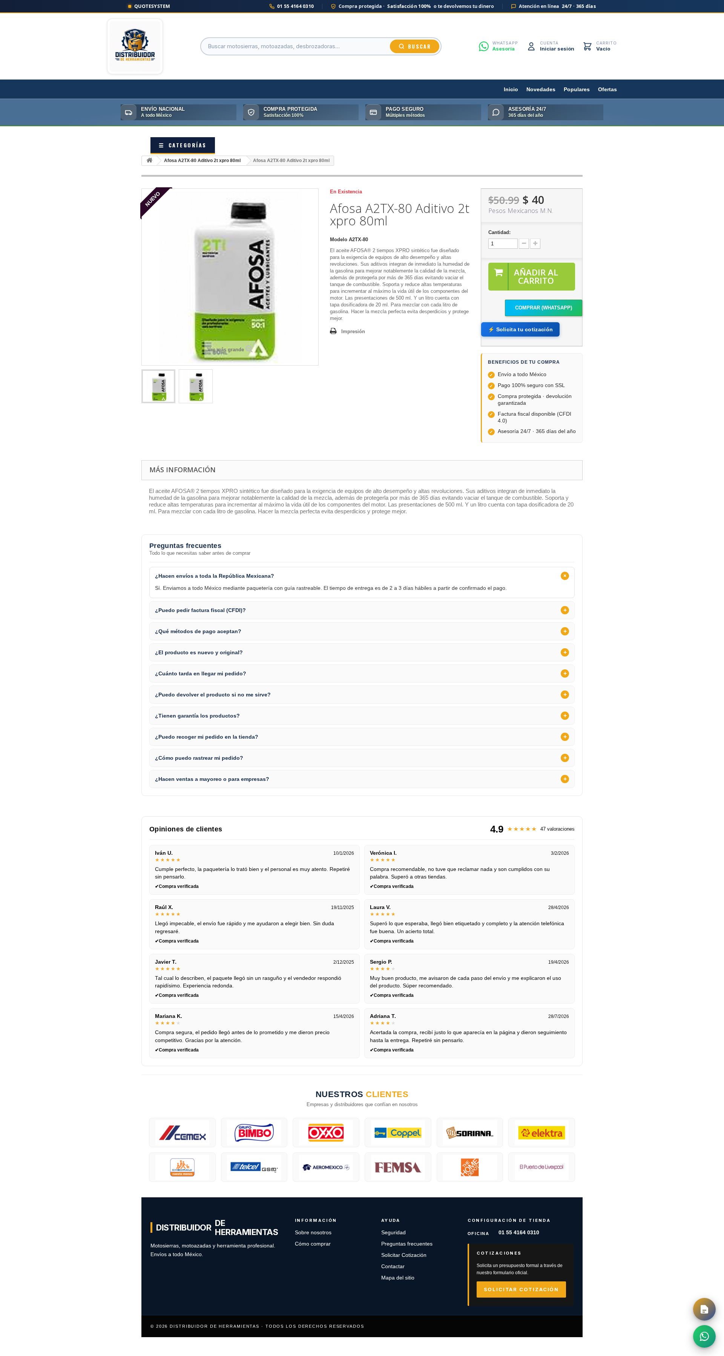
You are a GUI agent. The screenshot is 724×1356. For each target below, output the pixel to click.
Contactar (393, 1266)
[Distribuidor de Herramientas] (135, 46)
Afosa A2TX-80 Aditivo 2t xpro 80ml (202, 160)
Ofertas (607, 89)
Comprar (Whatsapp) (543, 308)
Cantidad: (499, 232)
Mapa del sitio (397, 1278)
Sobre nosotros (313, 1232)
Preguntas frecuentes (407, 1244)
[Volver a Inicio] (149, 160)
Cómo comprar (313, 1244)
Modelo (338, 239)
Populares (577, 89)
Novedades (540, 89)
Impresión (353, 331)
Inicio (511, 89)
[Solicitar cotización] (704, 1309)
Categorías (183, 145)
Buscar (419, 46)
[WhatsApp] (704, 1336)
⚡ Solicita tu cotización (520, 329)
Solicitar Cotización (403, 1255)
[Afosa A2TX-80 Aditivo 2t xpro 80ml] (158, 386)
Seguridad (393, 1232)
